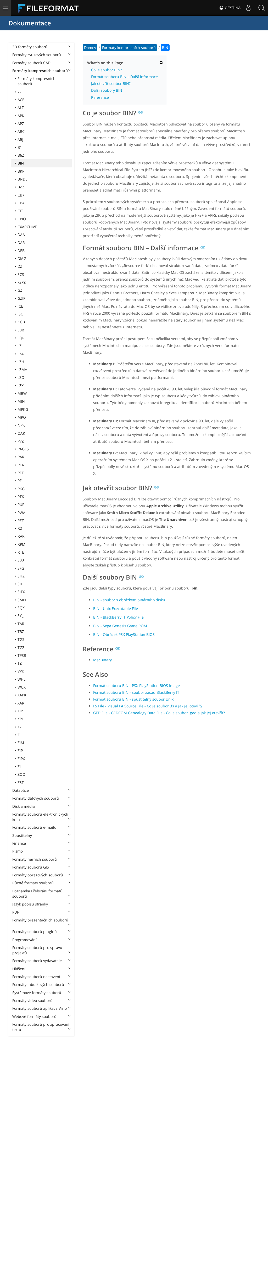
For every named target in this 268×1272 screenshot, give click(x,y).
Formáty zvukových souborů (36, 54)
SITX (21, 591)
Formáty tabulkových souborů (38, 984)
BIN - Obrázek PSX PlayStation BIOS (124, 634)
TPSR (22, 655)
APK (21, 115)
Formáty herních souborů (34, 859)
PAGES (23, 448)
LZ (19, 345)
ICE (20, 306)
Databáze (20, 790)
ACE (21, 99)
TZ (20, 663)
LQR (21, 337)
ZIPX (21, 758)
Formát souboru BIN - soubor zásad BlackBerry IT (136, 692)
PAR (21, 456)
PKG (21, 488)
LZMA (22, 369)
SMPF (22, 599)
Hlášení (18, 968)
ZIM (21, 742)
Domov (90, 47)
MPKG (23, 409)
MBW (22, 393)
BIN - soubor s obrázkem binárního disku (129, 599)
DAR (21, 242)
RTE (21, 552)
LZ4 (21, 353)
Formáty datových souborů (35, 798)
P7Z (21, 441)
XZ (20, 726)
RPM (21, 544)
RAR (21, 536)
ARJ (20, 139)
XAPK (22, 694)
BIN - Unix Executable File (115, 608)
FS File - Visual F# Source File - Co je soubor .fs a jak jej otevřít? (147, 705)
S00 (21, 560)
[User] (248, 8)
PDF (15, 912)
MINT (22, 401)
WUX (22, 687)
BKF (21, 171)
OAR (21, 433)
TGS (21, 639)
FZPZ (22, 282)
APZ (21, 123)
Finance (19, 843)
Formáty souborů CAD (31, 62)
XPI (20, 718)
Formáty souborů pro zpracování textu (40, 1027)
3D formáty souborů (29, 46)
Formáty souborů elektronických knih (40, 817)
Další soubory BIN (106, 90)
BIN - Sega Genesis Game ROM (120, 625)
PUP (21, 504)
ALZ (21, 107)
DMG (22, 258)
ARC (21, 131)
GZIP (21, 298)
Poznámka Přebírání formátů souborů (37, 893)
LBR (21, 329)
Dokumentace (29, 23)
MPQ (22, 417)
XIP (20, 710)
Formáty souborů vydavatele (37, 960)
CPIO (22, 218)
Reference (100, 97)
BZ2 (21, 186)
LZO (21, 377)
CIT (20, 210)
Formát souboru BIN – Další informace (124, 76)
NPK (21, 425)
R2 (20, 528)
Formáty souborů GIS (30, 867)
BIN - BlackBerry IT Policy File (118, 617)
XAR (21, 703)
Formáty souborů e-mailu (34, 827)
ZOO (21, 774)
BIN (21, 163)
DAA (21, 234)
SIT (20, 583)
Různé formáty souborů (33, 882)
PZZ (21, 520)
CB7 (21, 195)
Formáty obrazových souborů (37, 874)
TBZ (21, 631)
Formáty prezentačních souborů (40, 920)
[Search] (261, 8)
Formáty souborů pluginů (34, 931)
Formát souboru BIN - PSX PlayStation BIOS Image (136, 685)
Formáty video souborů (32, 1000)
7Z (20, 91)
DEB (21, 250)
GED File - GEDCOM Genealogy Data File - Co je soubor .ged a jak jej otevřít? (159, 712)
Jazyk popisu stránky (30, 904)
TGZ (21, 647)
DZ (20, 266)
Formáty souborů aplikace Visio (39, 1008)
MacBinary (102, 659)
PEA (21, 464)
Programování (24, 939)
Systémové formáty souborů (36, 992)
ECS (21, 274)
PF (19, 480)
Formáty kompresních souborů (40, 70)
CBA (21, 202)
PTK (21, 496)
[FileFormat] (50, 7)
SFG (21, 568)
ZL (19, 766)
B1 (20, 147)
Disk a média (23, 806)
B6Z (21, 155)
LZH (21, 361)
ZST (21, 782)
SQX (21, 607)
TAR (21, 623)
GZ (20, 290)
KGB (21, 321)
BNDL (22, 179)
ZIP (20, 750)
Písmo (17, 851)
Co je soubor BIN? (106, 69)
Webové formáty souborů (34, 1016)
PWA (21, 512)
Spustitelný (22, 835)
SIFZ (21, 576)
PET (21, 472)
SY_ (20, 615)
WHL (21, 679)
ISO (21, 314)
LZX (21, 385)
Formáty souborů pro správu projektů (37, 950)
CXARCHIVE (27, 226)
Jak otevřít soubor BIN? (111, 83)
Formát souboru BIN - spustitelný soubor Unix (133, 699)
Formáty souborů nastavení (36, 976)
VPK (21, 671)
